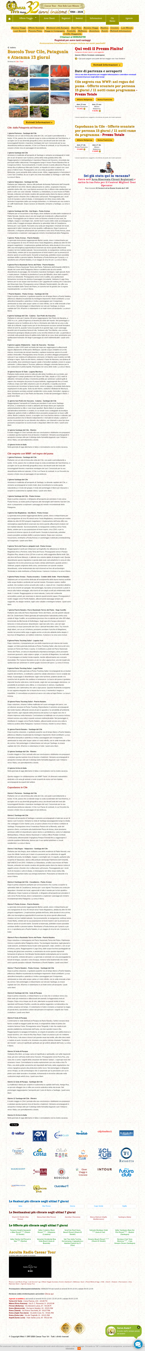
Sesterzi (79, 18)
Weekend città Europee (58, 28)
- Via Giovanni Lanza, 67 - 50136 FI (30, 1306)
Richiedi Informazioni (120, 31)
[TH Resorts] (126, 1154)
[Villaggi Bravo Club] (83, 1154)
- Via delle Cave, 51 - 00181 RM (31, 1313)
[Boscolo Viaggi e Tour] (61, 1173)
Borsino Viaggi (91, 28)
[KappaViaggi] (18, 1185)
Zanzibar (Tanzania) (72, 1217)
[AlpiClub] (105, 1153)
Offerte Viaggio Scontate (50, 1282)
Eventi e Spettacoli (65, 1282)
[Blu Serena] (126, 1133)
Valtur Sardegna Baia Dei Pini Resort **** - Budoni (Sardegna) (125, 1232)
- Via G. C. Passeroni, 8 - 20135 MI (31, 1303)
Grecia (72, 1206)
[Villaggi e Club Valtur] (18, 1133)
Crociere (115, 28)
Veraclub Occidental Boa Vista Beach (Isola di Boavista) (46, 1241)
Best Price (76, 28)
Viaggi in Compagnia (54, 31)
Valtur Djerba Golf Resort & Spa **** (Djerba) (20, 1240)
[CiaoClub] (61, 1134)
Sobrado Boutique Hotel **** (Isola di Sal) (98, 1231)
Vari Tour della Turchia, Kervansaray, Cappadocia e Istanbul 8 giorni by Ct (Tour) (72, 1242)
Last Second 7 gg (34, 1282)
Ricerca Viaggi (19, 28)
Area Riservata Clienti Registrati (113, 179)
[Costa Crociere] (40, 1152)
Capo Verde (98, 1206)
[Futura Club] (126, 1172)
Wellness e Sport (78, 1282)
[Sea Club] (40, 1171)
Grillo (102, 1282)
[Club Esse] (61, 1152)
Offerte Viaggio (26, 18)
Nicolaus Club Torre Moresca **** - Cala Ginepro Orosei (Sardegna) (124, 1241)
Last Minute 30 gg (21, 1282)
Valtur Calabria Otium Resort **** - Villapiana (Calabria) (46, 1232)
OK (79, 1348)
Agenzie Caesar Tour (28, 1284)
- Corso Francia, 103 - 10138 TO (28, 1301)
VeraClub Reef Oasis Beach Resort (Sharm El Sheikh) (72, 1232)
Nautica (104, 28)
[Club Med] (61, 1186)
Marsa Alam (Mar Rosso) (46, 1217)
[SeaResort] (18, 1168)
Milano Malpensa (96, 107)
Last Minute (127, 28)
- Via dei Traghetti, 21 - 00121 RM (29, 1315)
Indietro (13, 48)
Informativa (70, 1348)
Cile (17, 62)
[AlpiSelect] (105, 1131)
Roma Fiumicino (81, 106)
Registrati (66, 18)
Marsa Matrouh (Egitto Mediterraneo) (98, 1218)
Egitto (124, 1206)
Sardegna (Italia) (124, 1217)
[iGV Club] (40, 1135)
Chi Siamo (112, 19)
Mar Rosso (46, 1206)
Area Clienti (49, 18)
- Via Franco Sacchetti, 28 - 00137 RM (29, 1310)
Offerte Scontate (36, 28)
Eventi (105, 31)
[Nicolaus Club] (18, 1151)
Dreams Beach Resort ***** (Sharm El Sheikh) (98, 1240)
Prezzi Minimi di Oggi (92, 1282)
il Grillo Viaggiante (72, 34)
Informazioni (96, 18)
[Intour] (105, 1169)
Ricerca (11, 1282)
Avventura (94, 31)
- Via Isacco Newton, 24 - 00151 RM (31, 1308)
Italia (20, 1206)
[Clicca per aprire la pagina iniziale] (9, 18)
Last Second (20, 31)
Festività (71, 31)
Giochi (108, 1282)
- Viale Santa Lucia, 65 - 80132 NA (30, 1318)
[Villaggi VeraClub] (83, 1132)
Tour (21, 62)
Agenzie (129, 18)
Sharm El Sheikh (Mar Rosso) (20, 1218)
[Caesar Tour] (40, 1188)
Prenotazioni (123, 1282)
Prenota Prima (35, 31)
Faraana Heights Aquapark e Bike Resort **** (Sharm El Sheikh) (20, 1232)
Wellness (82, 31)
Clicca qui (49, 1294)
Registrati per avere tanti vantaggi (73, 40)
